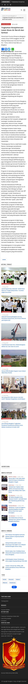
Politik (4, 579)
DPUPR (4, 259)
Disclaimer (3, 620)
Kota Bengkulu (12, 495)
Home (3, 16)
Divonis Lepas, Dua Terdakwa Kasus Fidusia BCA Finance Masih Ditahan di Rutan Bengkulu (15, 552)
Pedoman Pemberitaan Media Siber (10, 616)
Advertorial (11, 485)
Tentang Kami (4, 601)
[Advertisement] (14, 447)
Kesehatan (12, 582)
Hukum (18, 579)
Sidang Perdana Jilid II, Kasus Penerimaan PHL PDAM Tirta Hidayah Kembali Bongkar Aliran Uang (15, 544)
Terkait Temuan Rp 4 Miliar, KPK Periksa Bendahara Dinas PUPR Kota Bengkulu (15, 567)
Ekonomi (11, 579)
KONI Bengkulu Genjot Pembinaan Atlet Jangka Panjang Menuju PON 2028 (16, 560)
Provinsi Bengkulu (11, 16)
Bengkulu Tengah (12, 476)
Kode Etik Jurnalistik (6, 618)
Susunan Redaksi (5, 609)
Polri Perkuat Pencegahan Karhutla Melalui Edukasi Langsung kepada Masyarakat (14, 536)
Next (14, 524)
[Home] (5, 9)
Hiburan (5, 582)
